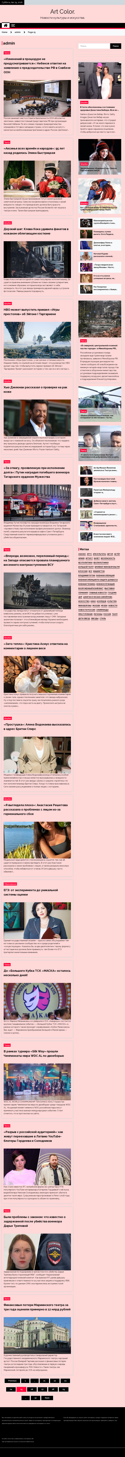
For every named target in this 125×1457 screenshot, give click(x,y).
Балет (97, 558)
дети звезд (84, 618)
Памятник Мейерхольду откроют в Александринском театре (105, 491)
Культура (112, 601)
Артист (89, 558)
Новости (112, 606)
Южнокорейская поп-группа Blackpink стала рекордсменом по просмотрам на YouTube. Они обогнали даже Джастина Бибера (105, 222)
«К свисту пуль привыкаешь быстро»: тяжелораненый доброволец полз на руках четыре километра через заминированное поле (99, 456)
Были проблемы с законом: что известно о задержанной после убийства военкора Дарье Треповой (35, 1221)
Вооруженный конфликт (90, 588)
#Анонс (82, 554)
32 (35, 1398)
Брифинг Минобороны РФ (107, 567)
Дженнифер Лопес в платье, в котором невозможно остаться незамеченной (104, 244)
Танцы (7, 965)
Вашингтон (99, 571)
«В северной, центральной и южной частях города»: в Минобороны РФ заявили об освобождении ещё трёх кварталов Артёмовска (99, 347)
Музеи (104, 606)
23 (65, 1381)
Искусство (83, 601)
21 (44, 1381)
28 (53, 1389)
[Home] (6, 25)
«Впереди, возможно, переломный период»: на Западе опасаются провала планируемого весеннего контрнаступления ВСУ (37, 560)
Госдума (112, 593)
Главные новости (98, 593)
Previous (12, 1381)
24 (11, 1389)
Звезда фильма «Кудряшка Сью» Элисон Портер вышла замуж (98, 169)
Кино (93, 601)
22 (55, 1381)
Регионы (98, 614)
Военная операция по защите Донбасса (98, 580)
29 (63, 1389)
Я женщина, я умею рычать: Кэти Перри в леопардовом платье (103, 233)
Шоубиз (7, 223)
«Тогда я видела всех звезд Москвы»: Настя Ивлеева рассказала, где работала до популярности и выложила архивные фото (106, 266)
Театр (7, 53)
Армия (81, 558)
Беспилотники (101, 563)
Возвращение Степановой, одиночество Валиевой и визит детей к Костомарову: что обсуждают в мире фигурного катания (106, 524)
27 (42, 1389)
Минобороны (84, 606)
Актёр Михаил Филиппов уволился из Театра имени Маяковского (106, 469)
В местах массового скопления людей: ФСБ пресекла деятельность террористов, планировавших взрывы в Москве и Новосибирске (105, 535)
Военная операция (105, 576)
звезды (95, 618)
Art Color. (62, 11)
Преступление (85, 614)
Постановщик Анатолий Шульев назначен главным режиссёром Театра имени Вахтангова (106, 480)
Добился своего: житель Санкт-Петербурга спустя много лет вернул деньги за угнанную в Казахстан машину (105, 502)
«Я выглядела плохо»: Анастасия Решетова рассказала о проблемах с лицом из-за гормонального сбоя (36, 809)
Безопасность (108, 558)
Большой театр (86, 567)
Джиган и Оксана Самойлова (97, 597)
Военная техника (86, 584)
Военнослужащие (105, 584)
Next (47, 1398)
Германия (83, 593)
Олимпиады (102, 610)
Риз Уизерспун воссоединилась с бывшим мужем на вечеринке (106, 288)
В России (83, 571)
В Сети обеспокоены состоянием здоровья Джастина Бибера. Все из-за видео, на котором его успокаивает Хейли (99, 109)
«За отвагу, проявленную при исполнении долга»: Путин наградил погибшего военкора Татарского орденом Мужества (36, 472)
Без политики (85, 563)
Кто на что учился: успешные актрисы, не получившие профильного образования (105, 277)
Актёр (117, 554)
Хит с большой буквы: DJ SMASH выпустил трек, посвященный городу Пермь (98, 209)
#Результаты (99, 554)
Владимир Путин (86, 576)
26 (32, 1389)
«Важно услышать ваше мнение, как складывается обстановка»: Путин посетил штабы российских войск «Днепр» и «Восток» (99, 417)
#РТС (89, 554)
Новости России (86, 610)
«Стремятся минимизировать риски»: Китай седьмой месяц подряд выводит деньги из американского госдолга (106, 513)
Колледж (101, 601)
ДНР (80, 597)
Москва (96, 606)
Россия (107, 614)
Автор (110, 554)
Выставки (109, 588)
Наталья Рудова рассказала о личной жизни (103, 255)
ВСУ (90, 571)
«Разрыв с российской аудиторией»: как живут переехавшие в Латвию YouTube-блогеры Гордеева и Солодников (33, 1136)
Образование (10, 884)
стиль (103, 618)
